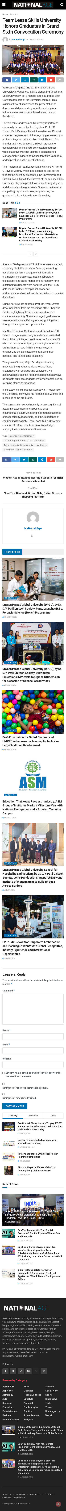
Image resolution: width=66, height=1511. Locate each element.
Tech (48, 1403)
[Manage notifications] (58, 1504)
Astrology (7, 1395)
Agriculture (8, 1386)
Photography (31, 1407)
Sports (49, 1395)
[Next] (35, 254)
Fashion (6, 1415)
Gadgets (28, 1390)
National (28, 1403)
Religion (28, 1419)
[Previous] (30, 254)
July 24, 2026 (9, 958)
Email (6, 1044)
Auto (4, 1399)
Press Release (31, 1415)
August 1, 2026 (10, 818)
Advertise (20, 1494)
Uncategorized (53, 1411)
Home (5, 14)
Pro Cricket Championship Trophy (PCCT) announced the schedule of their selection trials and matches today (40, 1126)
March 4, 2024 (36, 39)
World (48, 1415)
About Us (6, 1494)
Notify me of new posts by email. (19, 1098)
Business (7, 1403)
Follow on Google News (13, 1497)
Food (26, 1386)
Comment (8, 990)
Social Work (51, 1390)
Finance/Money (10, 1419)
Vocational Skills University (18, 450)
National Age (18, 39)
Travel (48, 1407)
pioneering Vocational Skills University (24, 440)
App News (7, 1390)
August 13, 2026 (27, 223)
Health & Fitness (32, 1395)
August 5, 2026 (10, 749)
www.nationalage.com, (13, 1318)
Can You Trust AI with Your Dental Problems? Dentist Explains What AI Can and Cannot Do (39, 1233)
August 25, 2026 (13, 1222)
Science (49, 1386)
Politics (28, 1411)
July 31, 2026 (9, 890)
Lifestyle (28, 1399)
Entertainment (9, 1411)
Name (6, 1030)
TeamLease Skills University (18, 445)
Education (14, 14)
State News (51, 1399)
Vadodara (42, 445)
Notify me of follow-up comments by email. (25, 1088)
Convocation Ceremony (22, 436)
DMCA (49, 1494)
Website (6, 1058)
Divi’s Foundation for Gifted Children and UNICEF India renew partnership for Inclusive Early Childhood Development (30, 741)
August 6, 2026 (27, 244)
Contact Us (35, 1494)
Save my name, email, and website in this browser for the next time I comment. (34, 1075)
